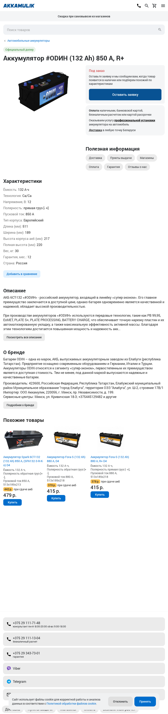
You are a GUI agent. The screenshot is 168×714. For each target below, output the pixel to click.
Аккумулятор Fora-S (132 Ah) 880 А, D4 (66, 459)
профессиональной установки (134, 120)
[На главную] (19, 5)
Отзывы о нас (137, 167)
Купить (12, 502)
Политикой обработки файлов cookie (71, 703)
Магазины (147, 158)
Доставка (95, 130)
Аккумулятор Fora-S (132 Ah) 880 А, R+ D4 (110, 459)
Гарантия (113, 167)
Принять (145, 701)
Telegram (19, 681)
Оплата (94, 167)
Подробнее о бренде (20, 405)
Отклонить (120, 701)
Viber (16, 668)
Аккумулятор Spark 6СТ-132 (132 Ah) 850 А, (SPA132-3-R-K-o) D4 (23, 461)
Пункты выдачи (121, 158)
